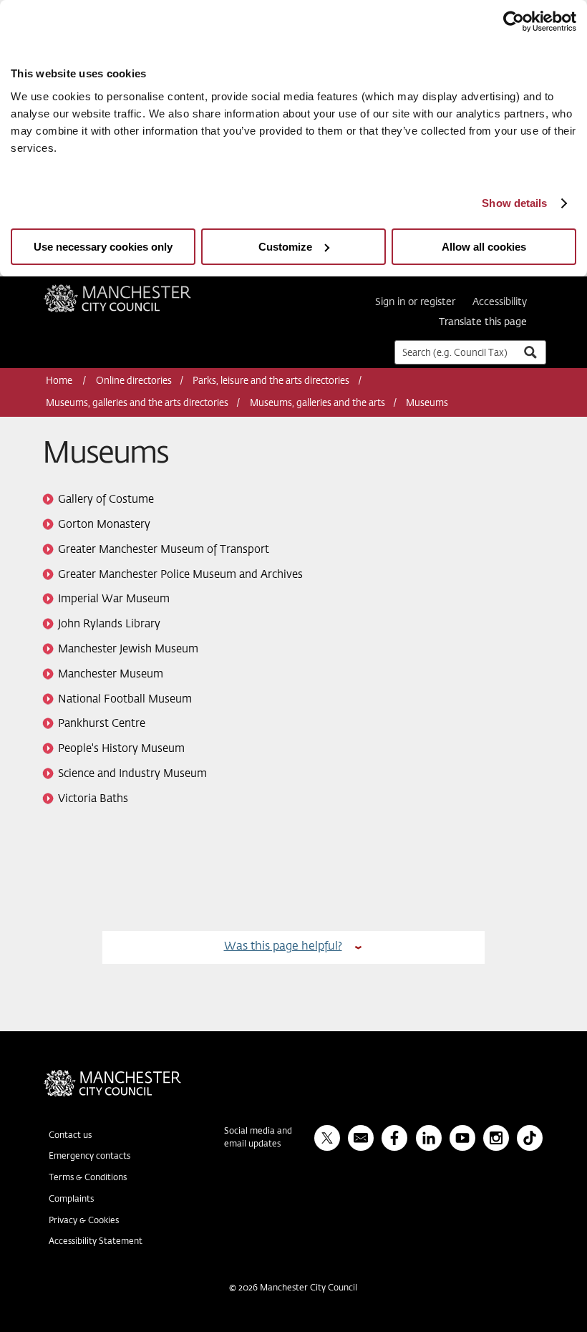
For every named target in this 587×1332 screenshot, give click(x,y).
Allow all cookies (484, 247)
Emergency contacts (89, 1156)
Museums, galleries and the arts (317, 403)
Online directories (134, 381)
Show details (514, 203)
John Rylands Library (109, 624)
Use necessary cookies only (103, 247)
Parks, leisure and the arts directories (271, 381)
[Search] (529, 352)
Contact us (70, 1135)
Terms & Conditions (88, 1178)
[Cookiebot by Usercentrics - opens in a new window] (513, 21)
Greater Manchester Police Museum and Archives (180, 574)
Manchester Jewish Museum (128, 649)
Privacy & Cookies (84, 1221)
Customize (285, 247)
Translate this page (483, 322)
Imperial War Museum (114, 599)
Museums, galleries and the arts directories (137, 403)
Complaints (71, 1199)
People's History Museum (121, 748)
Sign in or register (415, 302)
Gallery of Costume (106, 499)
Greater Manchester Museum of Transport (163, 549)
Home (60, 381)
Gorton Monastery (104, 524)
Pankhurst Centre (101, 723)
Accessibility (499, 302)
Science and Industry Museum (132, 773)
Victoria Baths (93, 798)
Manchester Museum (110, 674)
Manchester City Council (137, 290)
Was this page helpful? (283, 946)
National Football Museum (125, 699)
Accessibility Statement (95, 1241)
